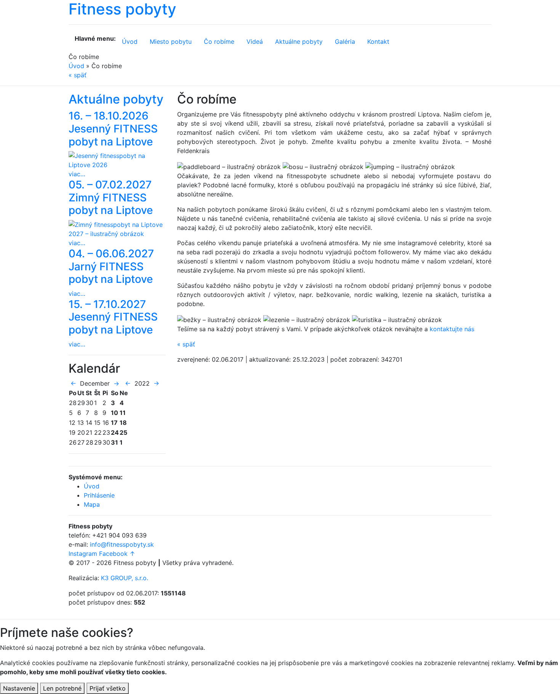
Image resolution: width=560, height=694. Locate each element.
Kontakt (378, 41)
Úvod (130, 41)
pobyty (299, 41)
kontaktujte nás (452, 329)
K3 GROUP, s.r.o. (124, 578)
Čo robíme (219, 41)
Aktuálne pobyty (116, 99)
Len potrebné (62, 688)
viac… (77, 174)
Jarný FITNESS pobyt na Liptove (111, 266)
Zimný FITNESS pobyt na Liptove (111, 197)
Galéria (345, 41)
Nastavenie (19, 688)
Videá (254, 41)
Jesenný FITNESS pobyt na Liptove (113, 128)
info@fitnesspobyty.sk (122, 544)
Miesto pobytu (171, 41)
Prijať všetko (108, 688)
